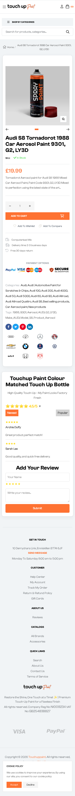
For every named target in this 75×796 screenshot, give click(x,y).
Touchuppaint (37, 757)
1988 (16, 312)
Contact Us (38, 671)
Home (10, 47)
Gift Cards (37, 598)
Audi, (24, 285)
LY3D (53, 312)
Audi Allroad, (61, 296)
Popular (63, 412)
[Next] (68, 129)
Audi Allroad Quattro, (18, 301)
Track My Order (37, 587)
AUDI (41, 312)
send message (37, 553)
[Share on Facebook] (8, 327)
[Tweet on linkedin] (30, 327)
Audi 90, (47, 296)
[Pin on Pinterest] (23, 327)
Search (37, 660)
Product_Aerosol (44, 317)
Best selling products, (56, 301)
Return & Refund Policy (37, 593)
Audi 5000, (23, 296)
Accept (14, 784)
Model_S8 (27, 317)
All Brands (37, 636)
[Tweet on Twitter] (16, 327)
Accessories (37, 641)
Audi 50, (10, 296)
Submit (37, 508)
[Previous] (7, 129)
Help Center (37, 576)
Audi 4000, (61, 290)
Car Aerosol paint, (16, 307)
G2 (47, 312)
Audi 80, (36, 296)
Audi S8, (37, 301)
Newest (12, 412)
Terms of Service (37, 676)
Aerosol (32, 312)
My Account (37, 582)
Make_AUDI (12, 317)
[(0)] (67, 7)
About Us (38, 665)
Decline (30, 784)
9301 (23, 312)
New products (37, 307)
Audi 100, (35, 290)
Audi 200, (47, 290)
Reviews (37, 617)
